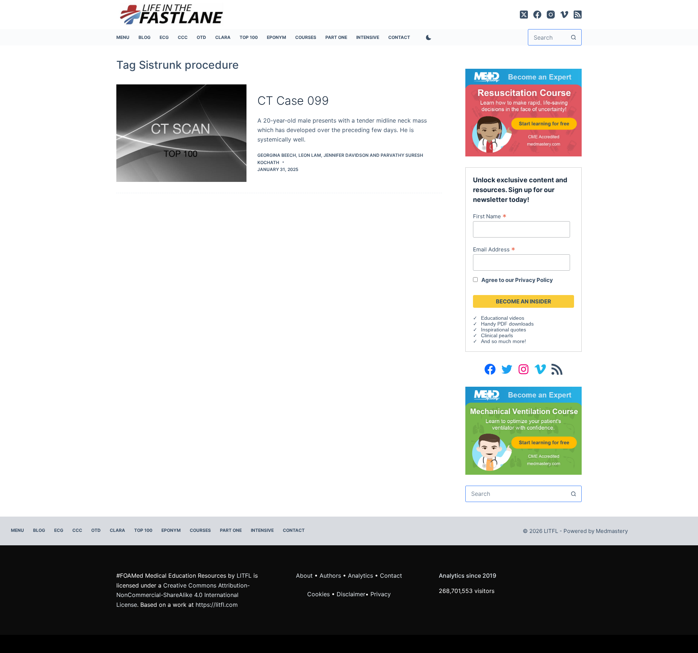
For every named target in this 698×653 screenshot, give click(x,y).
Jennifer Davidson (346, 155)
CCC (183, 37)
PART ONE (336, 37)
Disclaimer (351, 594)
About (304, 575)
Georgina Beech (276, 155)
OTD (201, 37)
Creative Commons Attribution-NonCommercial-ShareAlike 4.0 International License (183, 595)
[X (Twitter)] (524, 15)
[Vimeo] (564, 15)
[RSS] (578, 15)
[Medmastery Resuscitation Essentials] (523, 112)
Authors (330, 575)
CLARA (222, 37)
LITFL (244, 575)
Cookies (319, 594)
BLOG (145, 37)
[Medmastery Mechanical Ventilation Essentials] (523, 430)
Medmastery (612, 530)
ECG (164, 37)
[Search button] (573, 37)
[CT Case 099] (181, 133)
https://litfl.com (217, 604)
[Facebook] (537, 15)
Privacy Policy (534, 279)
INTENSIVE (367, 37)
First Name (489, 216)
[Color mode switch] (427, 37)
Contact (399, 37)
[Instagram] (551, 15)
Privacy (380, 594)
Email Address (494, 249)
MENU (122, 37)
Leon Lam (309, 155)
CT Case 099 (293, 100)
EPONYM (276, 37)
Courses (305, 37)
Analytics (360, 575)
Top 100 (249, 37)
